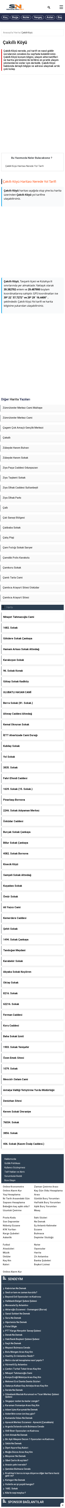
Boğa (15, 17)
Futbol (6, 1244)
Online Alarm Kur (12, 1190)
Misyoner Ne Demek (15, 1456)
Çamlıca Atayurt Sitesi (16, 597)
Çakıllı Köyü (26, 32)
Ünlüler (7, 1256)
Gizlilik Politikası (12, 1163)
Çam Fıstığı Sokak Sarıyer (17, 547)
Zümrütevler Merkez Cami (17, 417)
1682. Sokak (11, 1488)
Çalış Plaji (8, 537)
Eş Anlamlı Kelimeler (45, 1225)
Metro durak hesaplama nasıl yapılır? (24, 1360)
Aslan (50, 17)
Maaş (37, 1210)
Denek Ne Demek (13, 1335)
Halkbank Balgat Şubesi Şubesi (21, 1301)
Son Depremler (11, 1221)
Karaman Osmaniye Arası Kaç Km (22, 1405)
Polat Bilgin (11, 1326)
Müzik (6, 1252)
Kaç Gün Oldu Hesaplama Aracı (48, 1192)
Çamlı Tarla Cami (13, 577)
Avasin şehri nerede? (16, 1464)
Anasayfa (8, 32)
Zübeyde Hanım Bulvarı (16, 447)
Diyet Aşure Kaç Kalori (16, 1447)
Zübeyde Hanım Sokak (15, 457)
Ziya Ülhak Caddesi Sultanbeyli (20, 487)
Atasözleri (8, 1248)
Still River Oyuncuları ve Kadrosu (22, 1431)
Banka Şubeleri (42, 1260)
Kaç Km (7, 1260)
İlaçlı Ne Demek (13, 1343)
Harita (17, 32)
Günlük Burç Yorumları (46, 1198)
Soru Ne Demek (13, 1318)
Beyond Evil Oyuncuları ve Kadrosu (23, 1296)
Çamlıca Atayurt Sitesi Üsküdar (21, 587)
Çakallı (6, 437)
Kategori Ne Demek (15, 1480)
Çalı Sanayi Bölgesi (14, 517)
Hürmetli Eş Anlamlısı (16, 1364)
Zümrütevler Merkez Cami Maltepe (22, 407)
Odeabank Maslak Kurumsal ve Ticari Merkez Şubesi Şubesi (32, 1395)
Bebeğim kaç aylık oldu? (16, 1206)
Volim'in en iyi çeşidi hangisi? (19, 1484)
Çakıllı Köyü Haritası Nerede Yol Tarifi (24, 166)
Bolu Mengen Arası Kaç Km (19, 1352)
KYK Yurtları (9, 1229)
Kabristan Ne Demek (15, 1288)
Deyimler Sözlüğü (43, 1237)
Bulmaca (39, 1233)
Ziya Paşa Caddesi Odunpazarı (20, 467)
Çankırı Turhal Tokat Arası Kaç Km (23, 1369)
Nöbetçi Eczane (11, 1225)
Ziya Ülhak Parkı (12, 497)
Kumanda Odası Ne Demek (18, 1418)
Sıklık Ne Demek (13, 1443)
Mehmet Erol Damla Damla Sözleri (22, 1381)
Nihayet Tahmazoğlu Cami (18, 1373)
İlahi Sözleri (40, 1217)
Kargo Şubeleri (11, 1233)
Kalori (6, 1264)
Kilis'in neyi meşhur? (15, 1493)
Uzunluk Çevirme (12, 1210)
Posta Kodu (9, 1217)
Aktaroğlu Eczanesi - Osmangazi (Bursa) (26, 1309)
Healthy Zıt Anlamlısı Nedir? (19, 1356)
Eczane (38, 1229)
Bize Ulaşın (9, 1180)
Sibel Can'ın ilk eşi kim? (16, 1460)
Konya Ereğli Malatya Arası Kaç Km (23, 1377)
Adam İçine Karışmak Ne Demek (21, 1409)
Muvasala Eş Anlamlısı (16, 1305)
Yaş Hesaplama (11, 1194)
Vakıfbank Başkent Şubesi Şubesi (22, 1339)
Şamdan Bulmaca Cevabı (18, 1469)
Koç (5, 17)
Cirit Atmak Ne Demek (16, 1435)
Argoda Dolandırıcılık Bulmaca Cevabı (24, 1426)
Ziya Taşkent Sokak (14, 477)
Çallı (5, 507)
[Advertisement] (32, 119)
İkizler (26, 17)
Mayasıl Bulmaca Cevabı (17, 1347)
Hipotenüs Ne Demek (16, 1322)
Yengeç (38, 17)
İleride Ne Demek (14, 1390)
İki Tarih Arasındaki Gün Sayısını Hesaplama (16, 1200)
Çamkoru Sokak (12, 567)
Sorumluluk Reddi (13, 1176)
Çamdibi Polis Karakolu (16, 557)
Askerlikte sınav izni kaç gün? (20, 1413)
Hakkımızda (10, 1159)
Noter (37, 1244)
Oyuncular (39, 1248)
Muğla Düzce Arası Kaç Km (19, 1452)
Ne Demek (39, 1221)
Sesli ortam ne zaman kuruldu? (21, 1292)
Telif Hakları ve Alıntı (14, 1172)
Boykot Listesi (42, 1264)
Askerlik (7, 1237)
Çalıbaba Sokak (12, 527)
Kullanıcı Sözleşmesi (14, 1167)
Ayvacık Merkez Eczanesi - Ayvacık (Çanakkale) (29, 1422)
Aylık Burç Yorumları (45, 1206)
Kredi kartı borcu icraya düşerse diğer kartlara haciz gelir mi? (32, 1474)
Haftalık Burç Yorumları (47, 1202)
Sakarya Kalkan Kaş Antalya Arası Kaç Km (26, 1385)
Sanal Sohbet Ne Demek (17, 1313)
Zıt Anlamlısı (41, 1256)
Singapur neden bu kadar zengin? (22, 1401)
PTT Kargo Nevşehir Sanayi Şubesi (23, 1330)
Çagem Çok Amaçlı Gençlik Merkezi (23, 427)
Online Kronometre (13, 1186)
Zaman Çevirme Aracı (46, 1186)
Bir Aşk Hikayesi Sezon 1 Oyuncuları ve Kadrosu (29, 1439)
